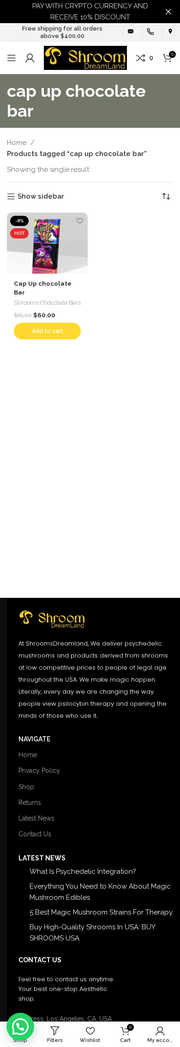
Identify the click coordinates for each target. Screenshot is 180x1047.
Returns (29, 802)
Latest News (36, 818)
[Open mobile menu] (11, 58)
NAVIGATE (34, 739)
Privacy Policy (39, 770)
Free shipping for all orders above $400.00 (62, 32)
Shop (26, 786)
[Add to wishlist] (80, 221)
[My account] (30, 58)
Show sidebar (41, 196)
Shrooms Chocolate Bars (47, 302)
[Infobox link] (130, 32)
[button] (47, 331)
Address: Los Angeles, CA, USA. (65, 1018)
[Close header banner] (168, 11)
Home (17, 142)
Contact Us (34, 834)
